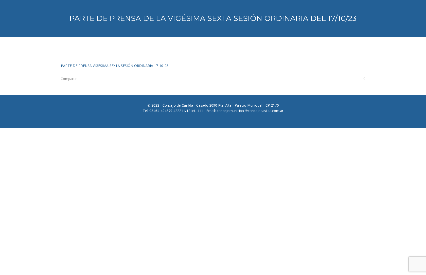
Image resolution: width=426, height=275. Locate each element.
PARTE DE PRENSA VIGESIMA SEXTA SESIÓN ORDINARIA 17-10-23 (114, 65)
